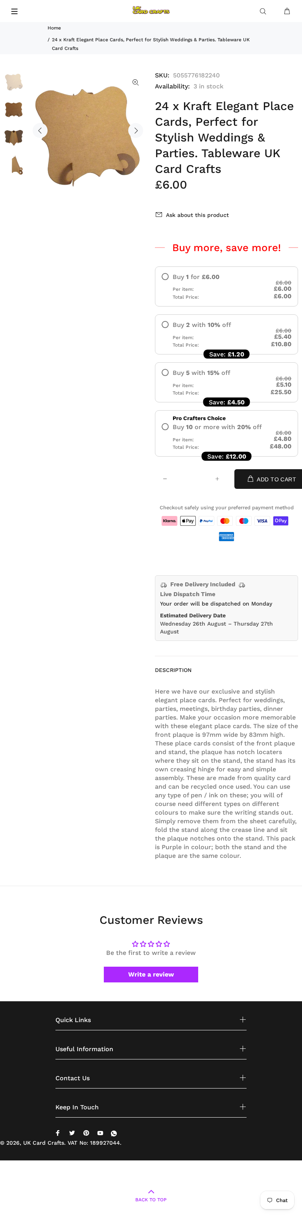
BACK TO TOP (151, 1199)
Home (54, 28)
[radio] (226, 286)
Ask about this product (197, 215)
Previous (40, 130)
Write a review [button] (151, 974)
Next (135, 130)
